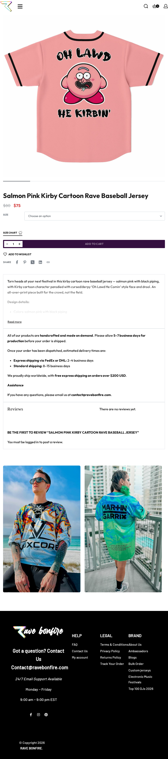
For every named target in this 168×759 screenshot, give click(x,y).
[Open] (20, 6)
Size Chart (10, 232)
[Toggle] (14, 321)
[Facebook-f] (31, 714)
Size (5, 214)
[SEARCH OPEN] (146, 6)
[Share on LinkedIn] (40, 262)
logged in (32, 442)
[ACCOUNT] (165, 6)
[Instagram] (38, 714)
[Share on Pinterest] (25, 262)
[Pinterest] (46, 714)
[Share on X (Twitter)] (32, 262)
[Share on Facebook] (17, 262)
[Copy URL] (48, 262)
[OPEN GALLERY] (84, 96)
